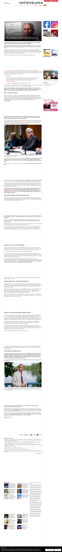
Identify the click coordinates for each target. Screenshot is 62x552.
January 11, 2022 (27, 83)
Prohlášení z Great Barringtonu (36, 408)
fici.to (53, 111)
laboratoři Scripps (24, 121)
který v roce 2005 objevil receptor (15, 95)
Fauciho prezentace (17, 288)
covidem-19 (26, 46)
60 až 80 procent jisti (17, 86)
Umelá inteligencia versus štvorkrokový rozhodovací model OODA (35, 500)
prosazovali (16, 294)
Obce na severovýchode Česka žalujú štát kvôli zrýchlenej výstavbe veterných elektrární (25, 495)
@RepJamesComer (9, 80)
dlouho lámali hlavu (19, 117)
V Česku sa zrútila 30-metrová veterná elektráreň (35, 483)
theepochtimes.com (9, 416)
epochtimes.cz (9, 417)
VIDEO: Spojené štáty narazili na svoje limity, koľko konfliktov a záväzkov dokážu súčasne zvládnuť (25, 521)
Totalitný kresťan (46, 79)
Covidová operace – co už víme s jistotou (10, 446)
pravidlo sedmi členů (15, 326)
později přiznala (11, 190)
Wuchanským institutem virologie (34, 46)
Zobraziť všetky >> (39, 453)
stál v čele (8, 123)
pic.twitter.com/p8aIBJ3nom (10, 81)
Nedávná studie (6, 180)
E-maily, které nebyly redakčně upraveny (11, 70)
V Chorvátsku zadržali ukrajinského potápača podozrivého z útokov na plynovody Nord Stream (35, 511)
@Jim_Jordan (15, 80)
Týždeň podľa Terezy (47, 85)
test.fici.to (56, 111)
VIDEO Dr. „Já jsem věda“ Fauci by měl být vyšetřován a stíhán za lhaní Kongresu (16, 449)
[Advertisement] (31, 12)
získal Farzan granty (15, 191)
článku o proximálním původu (16, 248)
